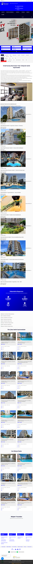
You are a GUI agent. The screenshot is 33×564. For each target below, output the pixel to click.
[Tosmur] (6, 317)
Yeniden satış (9, 61)
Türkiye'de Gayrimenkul (10, 12)
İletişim (3, 14)
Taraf (11, 56)
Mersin (7, 56)
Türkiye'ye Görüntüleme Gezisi (12, 537)
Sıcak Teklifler (3, 61)
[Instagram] (19, 549)
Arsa (12, 58)
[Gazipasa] (7, 322)
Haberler (27, 12)
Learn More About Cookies (18, 563)
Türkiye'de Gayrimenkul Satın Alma (4, 537)
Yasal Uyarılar (3, 546)
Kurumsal (17, 12)
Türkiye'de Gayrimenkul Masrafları (4, 543)
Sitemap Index (29, 546)
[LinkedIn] (15, 549)
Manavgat (2, 56)
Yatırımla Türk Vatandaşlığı (28, 540)
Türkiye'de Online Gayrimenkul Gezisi (11, 540)
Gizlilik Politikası (9, 546)
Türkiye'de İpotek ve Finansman (20, 537)
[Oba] (5, 315)
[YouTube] (17, 549)
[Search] (31, 17)
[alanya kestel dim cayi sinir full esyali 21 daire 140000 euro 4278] (16, 32)
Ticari (10, 58)
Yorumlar (23, 12)
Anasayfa (3, 12)
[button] (27, 1)
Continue (13, 563)
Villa (15, 58)
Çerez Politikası (14, 546)
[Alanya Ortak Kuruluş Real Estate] (5, 4)
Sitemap (25, 546)
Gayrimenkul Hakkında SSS (29, 537)
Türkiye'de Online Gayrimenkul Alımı (3, 540)
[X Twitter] (13, 549)
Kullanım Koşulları (20, 546)
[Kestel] (6, 319)
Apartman (6, 58)
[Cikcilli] (6, 324)
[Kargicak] (7, 326)
